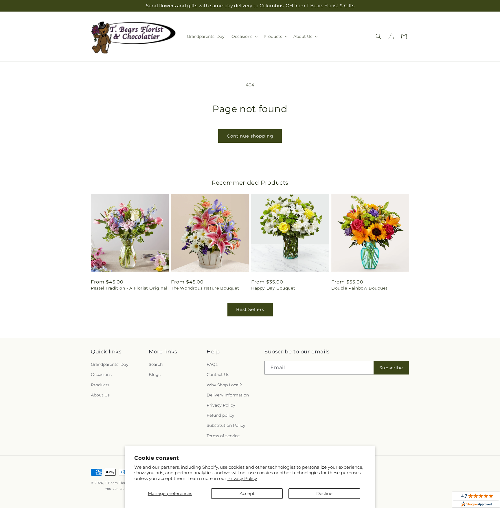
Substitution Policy (226, 425)
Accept (247, 493)
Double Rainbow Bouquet (359, 288)
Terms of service (223, 435)
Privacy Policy (242, 478)
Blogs (155, 374)
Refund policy (220, 415)
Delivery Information (228, 395)
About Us (100, 395)
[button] (244, 36)
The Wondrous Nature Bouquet (205, 288)
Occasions (101, 374)
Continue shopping (250, 136)
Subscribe (391, 367)
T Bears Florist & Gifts (123, 483)
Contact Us (218, 374)
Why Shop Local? (224, 385)
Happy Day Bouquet (273, 288)
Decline (324, 493)
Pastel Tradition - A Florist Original (129, 288)
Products (100, 385)
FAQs (212, 364)
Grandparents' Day (109, 364)
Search (156, 364)
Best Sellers (250, 309)
